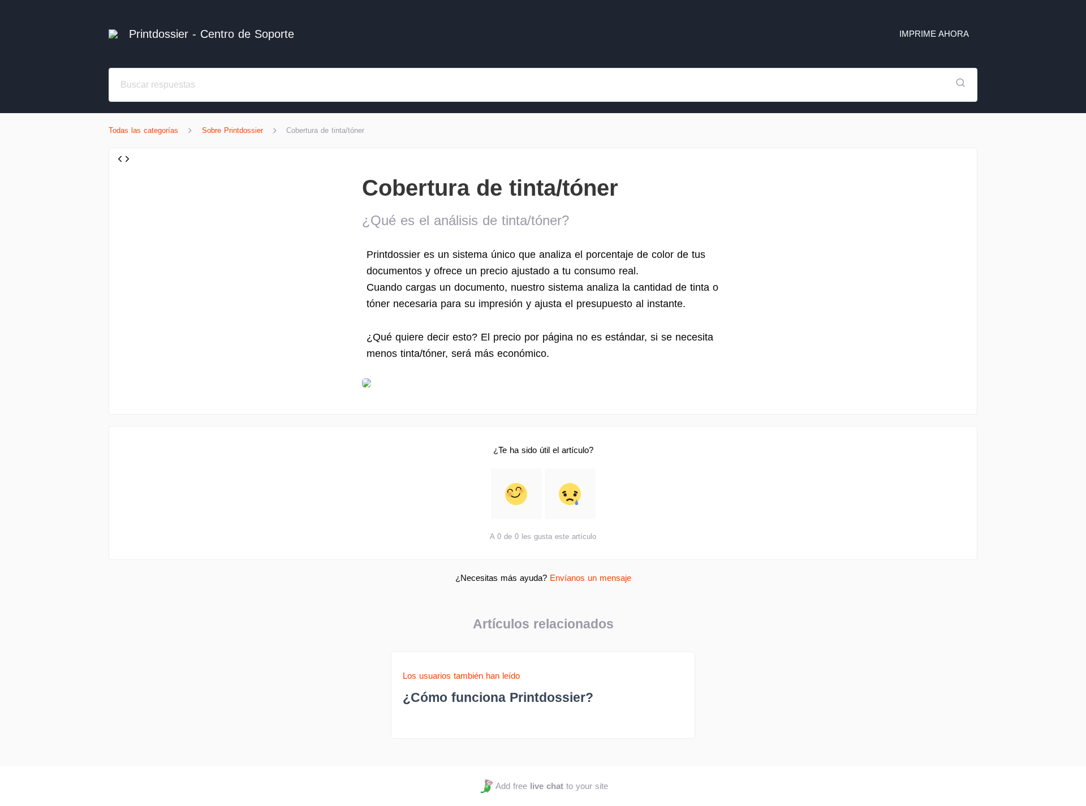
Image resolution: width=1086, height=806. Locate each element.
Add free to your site (551, 786)
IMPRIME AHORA (934, 33)
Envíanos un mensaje (590, 578)
